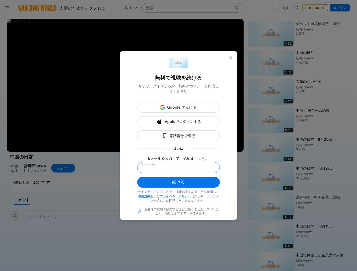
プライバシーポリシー (175, 196)
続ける (178, 181)
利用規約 (144, 196)
